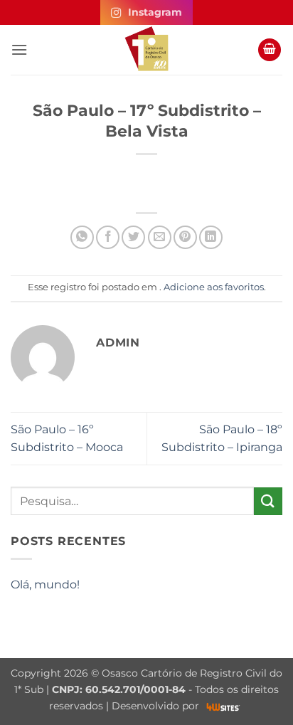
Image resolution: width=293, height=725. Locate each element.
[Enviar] (268, 501)
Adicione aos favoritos (214, 287)
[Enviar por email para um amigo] (159, 237)
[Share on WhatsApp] (82, 237)
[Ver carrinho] (269, 50)
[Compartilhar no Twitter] (133, 237)
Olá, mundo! (45, 584)
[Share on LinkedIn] (211, 237)
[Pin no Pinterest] (185, 237)
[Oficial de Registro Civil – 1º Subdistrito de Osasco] (146, 50)
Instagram (155, 12)
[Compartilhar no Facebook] (107, 237)
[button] (19, 49)
